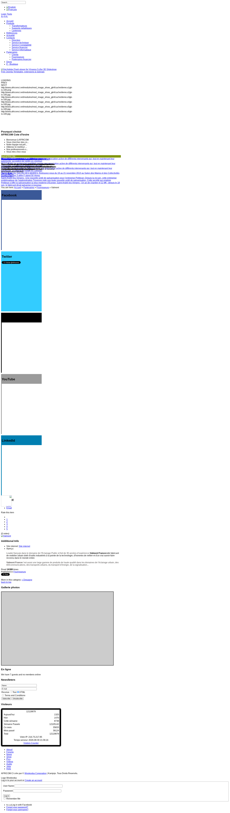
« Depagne (27, 580)
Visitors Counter (31, 743)
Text (15, 692)
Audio (9, 764)
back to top (6, 582)
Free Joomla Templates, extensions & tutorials (22, 72)
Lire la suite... (7, 176)
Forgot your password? (17, 807)
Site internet (24, 546)
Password (8, 791)
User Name (8, 786)
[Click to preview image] (6, 536)
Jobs (8, 766)
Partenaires (28, 187)
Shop (8, 757)
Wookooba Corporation (35, 773)
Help (8, 769)
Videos (9, 761)
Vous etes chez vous (11, 159)
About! (9, 749)
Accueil (17, 187)
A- (7, 16)
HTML (22, 692)
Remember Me (13, 799)
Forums (10, 752)
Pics (8, 759)
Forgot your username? (17, 809)
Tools (9, 14)
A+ (2, 16)
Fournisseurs (43, 187)
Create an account (33, 780)
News (9, 754)
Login (3, 14)
